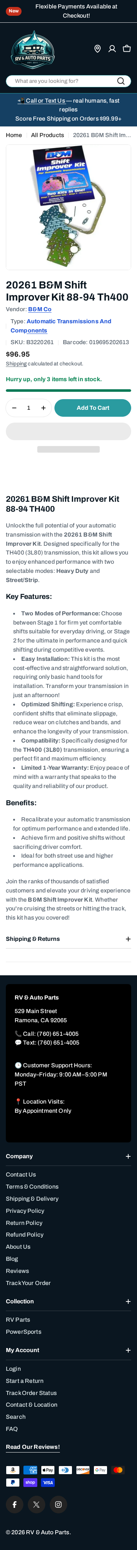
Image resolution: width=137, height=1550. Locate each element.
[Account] (112, 48)
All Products (47, 135)
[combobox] (68, 81)
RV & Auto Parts (47, 1532)
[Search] (121, 81)
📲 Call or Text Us (42, 100)
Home (14, 135)
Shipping (16, 364)
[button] (68, 431)
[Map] (97, 48)
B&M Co (40, 309)
